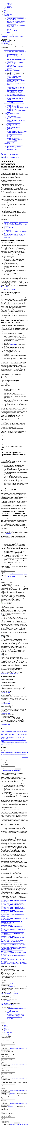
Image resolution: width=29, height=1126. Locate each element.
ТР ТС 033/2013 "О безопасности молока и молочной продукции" (12, 950)
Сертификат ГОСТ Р (12, 74)
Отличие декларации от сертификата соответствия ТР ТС (13, 229)
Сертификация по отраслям (11, 124)
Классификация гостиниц (13, 123)
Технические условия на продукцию (16, 51)
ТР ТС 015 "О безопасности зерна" (10, 916)
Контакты (6, 11)
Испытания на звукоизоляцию (15, 145)
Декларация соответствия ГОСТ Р (16, 80)
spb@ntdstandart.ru (5, 43)
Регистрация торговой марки (14, 117)
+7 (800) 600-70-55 (12, 577)
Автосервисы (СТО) (12, 141)
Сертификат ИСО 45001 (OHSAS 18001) (17, 107)
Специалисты (10, 3)
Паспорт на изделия (12, 55)
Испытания (7, 143)
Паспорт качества (11, 69)
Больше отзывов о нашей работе (9, 673)
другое (21, 446)
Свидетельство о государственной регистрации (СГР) (16, 121)
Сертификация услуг (12, 77)
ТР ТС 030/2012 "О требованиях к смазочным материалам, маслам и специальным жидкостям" (13, 945)
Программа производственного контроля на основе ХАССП (15, 90)
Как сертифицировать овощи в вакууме (11, 740)
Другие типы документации (11, 113)
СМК (8, 112)
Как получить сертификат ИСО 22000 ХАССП (13, 737)
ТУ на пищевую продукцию (14, 92)
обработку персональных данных (18, 574)
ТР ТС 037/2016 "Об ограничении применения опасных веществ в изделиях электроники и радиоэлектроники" (13, 957)
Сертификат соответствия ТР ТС (15, 72)
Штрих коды (10, 119)
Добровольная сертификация (14, 79)
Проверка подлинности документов (10, 770)
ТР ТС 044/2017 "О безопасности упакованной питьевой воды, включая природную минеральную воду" (14, 964)
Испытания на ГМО (12, 147)
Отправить (17, 1123)
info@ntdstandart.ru (5, 692)
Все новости (25, 757)
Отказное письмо (11, 81)
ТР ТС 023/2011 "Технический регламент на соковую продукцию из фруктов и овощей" (12, 932)
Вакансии (9, 7)
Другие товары (11, 142)
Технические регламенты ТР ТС (15, 17)
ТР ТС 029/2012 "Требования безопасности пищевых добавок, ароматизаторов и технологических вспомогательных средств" (12, 942)
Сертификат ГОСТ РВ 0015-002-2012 (17, 110)
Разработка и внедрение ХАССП (15, 87)
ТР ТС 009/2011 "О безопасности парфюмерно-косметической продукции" (13, 909)
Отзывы (9, 6)
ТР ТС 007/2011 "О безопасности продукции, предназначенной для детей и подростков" (13, 905)
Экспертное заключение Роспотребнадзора (13, 115)
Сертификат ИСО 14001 (13, 106)
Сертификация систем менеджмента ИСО (15, 103)
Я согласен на (14, 574)
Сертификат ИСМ (11, 109)
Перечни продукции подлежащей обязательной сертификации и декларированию (16, 23)
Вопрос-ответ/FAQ (12, 30)
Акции (8, 32)
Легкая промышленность (13, 127)
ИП (8, 446)
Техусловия (13, 344)
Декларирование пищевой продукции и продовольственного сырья (17, 96)
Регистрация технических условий (16, 52)
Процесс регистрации (9, 227)
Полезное (6, 15)
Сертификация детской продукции (16, 132)
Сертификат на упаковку (13, 136)
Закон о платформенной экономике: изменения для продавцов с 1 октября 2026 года (14, 753)
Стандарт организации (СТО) (15, 54)
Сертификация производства (14, 139)
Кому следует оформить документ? (13, 223)
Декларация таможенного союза (15, 1014)
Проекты (6, 8)
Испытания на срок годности (14, 146)
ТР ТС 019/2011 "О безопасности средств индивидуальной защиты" (11, 921)
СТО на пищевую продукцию (15, 94)
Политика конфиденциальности (9, 1034)
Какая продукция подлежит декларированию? (16, 222)
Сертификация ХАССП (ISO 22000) (16, 88)
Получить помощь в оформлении (9, 289)
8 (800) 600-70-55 (5, 42)
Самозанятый (14, 446)
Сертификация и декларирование (13, 70)
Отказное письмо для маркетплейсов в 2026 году (14, 731)
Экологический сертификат (14, 76)
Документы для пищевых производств (14, 85)
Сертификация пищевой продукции (16, 125)
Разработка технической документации (14, 50)
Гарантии (9, 4)
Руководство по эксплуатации (15, 62)
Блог (5, 10)
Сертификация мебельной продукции (17, 131)
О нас (5, 2)
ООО (3, 446)
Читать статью (4, 733)
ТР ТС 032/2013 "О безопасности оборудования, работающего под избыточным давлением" (13, 947)
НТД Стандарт (12, 36)
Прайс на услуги (8, 14)
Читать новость (22, 754)
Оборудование (10, 128)
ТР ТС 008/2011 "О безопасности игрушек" (12, 907)
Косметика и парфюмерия (13, 130)
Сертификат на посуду (13, 138)
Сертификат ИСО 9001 (13, 105)
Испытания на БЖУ (12, 149)
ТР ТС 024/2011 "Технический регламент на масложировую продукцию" (12, 935)
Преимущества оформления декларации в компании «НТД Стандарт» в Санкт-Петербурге (15, 236)
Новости (6, 13)
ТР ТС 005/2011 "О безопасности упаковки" (12, 903)
